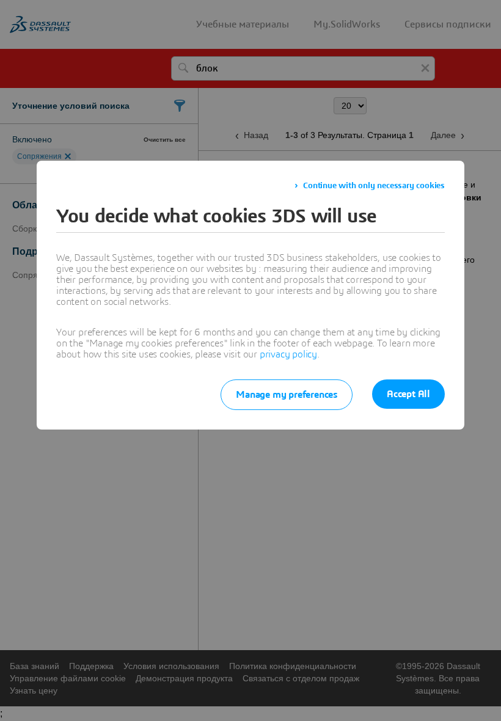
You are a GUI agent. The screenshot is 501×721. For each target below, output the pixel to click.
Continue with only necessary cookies (374, 185)
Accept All (408, 394)
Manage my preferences (286, 395)
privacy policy (288, 354)
